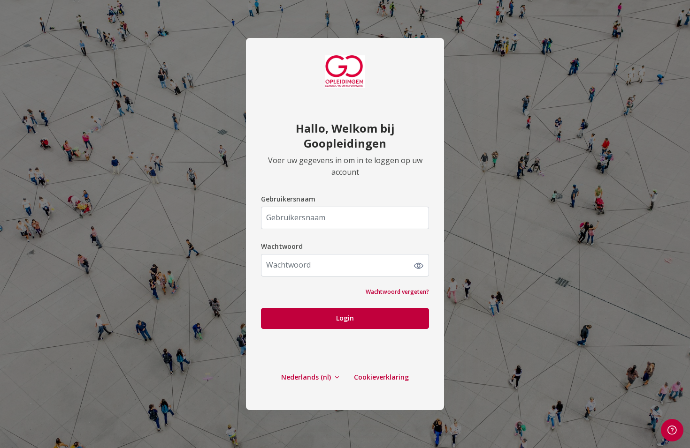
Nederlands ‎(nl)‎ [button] (307, 377)
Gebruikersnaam (288, 199)
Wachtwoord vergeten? (397, 292)
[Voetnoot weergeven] (672, 430)
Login (345, 318)
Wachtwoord (282, 246)
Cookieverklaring (381, 377)
